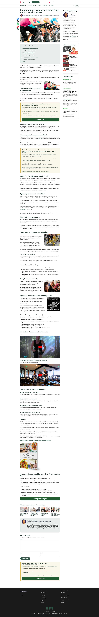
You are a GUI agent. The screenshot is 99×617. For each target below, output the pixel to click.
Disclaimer (63, 594)
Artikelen (47, 2)
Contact (77, 2)
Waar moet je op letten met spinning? (29, 55)
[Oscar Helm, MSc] (21, 15)
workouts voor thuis (24, 292)
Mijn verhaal (43, 592)
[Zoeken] (73, 5)
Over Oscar (67, 2)
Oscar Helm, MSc (31, 15)
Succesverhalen (60, 2)
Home (42, 2)
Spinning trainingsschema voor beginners (30, 57)
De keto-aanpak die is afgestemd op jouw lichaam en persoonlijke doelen (35, 171)
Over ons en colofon (44, 594)
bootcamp (40, 138)
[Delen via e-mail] (18, 29)
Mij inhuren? (43, 599)
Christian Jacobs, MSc (46, 15)
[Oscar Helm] (65, 15)
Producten (54, 2)
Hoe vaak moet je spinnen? (27, 53)
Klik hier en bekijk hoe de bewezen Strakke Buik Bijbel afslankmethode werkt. (35, 440)
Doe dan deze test (73, 36)
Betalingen (63, 592)
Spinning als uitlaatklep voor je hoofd (29, 50)
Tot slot (24, 61)
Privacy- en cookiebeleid (65, 595)
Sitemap (42, 602)
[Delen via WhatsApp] (18, 24)
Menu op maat (36, 2)
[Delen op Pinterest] (18, 27)
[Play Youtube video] (40, 347)
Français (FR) (48, 611)
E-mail (42, 553)
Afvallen (30, 5)
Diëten (34, 5)
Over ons (73, 2)
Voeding (39, 5)
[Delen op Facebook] (18, 19)
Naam (21, 553)
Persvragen (43, 597)
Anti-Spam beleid (64, 597)
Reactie (21, 539)
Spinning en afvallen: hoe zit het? (28, 52)
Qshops (62, 600)
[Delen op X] (18, 21)
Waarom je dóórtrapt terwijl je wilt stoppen (30, 48)
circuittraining (23, 209)
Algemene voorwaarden (65, 599)
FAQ (42, 600)
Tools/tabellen (44, 5)
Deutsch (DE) (54, 611)
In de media (43, 595)
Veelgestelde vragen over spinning (29, 59)
